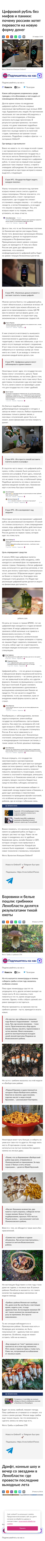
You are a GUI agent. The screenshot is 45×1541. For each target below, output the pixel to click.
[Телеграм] (24, 89)
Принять (22, 1528)
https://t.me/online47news (28, 872)
